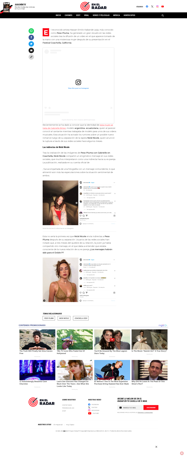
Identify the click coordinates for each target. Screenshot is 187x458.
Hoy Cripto (70, 425)
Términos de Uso (68, 408)
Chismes (68, 15)
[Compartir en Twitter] (31, 44)
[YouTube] (162, 6)
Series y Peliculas (101, 15)
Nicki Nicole (64, 318)
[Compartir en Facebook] (31, 37)
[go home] (93, 6)
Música (116, 15)
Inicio (58, 15)
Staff (64, 411)
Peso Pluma (48, 318)
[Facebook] (147, 6)
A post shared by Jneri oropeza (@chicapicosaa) (78, 120)
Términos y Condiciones (145, 412)
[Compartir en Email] (31, 50)
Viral (86, 15)
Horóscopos (129, 15)
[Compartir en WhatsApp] (31, 31)
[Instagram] (157, 6)
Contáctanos (67, 405)
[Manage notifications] (182, 453)
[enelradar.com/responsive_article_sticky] (156, 446)
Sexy (78, 15)
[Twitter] (152, 6)
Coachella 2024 (81, 318)
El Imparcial (58, 425)
